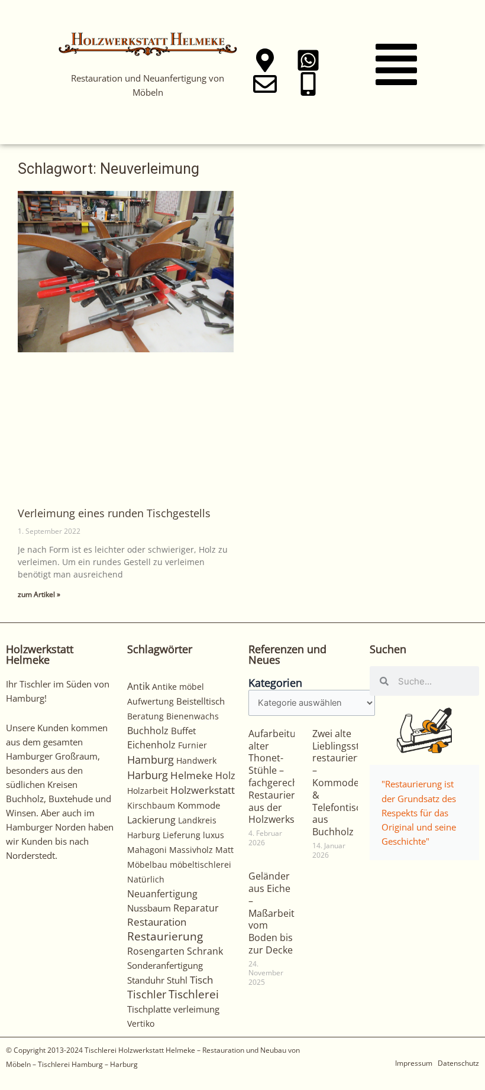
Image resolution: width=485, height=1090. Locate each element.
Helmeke (191, 775)
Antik (138, 686)
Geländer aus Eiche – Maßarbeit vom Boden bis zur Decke (271, 913)
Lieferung (182, 835)
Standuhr (145, 980)
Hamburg (150, 759)
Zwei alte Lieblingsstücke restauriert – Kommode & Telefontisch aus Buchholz (346, 782)
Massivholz (191, 849)
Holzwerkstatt (202, 790)
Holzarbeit (147, 790)
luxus (213, 835)
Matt (224, 849)
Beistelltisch (200, 701)
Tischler (146, 994)
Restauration (156, 922)
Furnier (192, 745)
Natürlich (145, 879)
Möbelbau (147, 864)
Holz (225, 775)
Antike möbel (178, 686)
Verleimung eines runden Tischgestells (114, 513)
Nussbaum (149, 908)
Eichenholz (151, 744)
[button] (396, 67)
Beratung (145, 716)
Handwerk (196, 760)
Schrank (205, 951)
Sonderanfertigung (165, 965)
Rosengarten (156, 951)
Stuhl (177, 980)
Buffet (183, 731)
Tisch (201, 980)
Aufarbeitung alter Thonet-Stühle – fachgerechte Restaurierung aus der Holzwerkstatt (280, 776)
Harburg (147, 774)
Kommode (198, 805)
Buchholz (148, 730)
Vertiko (140, 1023)
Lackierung (151, 819)
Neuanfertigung (162, 893)
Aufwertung (150, 701)
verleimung (196, 1009)
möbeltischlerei (200, 864)
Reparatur (196, 907)
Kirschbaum (151, 805)
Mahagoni (147, 849)
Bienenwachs (192, 716)
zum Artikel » (39, 594)
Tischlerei (194, 994)
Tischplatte (149, 1009)
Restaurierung (165, 936)
